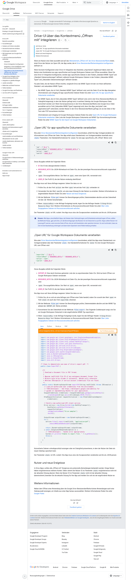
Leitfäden (16, 13)
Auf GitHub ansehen (107, 331)
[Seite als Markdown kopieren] (65, 40)
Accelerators (34, 546)
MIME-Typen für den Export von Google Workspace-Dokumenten (73, 120)
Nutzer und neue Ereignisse (76, 194)
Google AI (103, 567)
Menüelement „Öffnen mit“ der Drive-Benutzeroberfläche (89, 61)
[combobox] (93, 2)
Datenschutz (51, 576)
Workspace (20, 2)
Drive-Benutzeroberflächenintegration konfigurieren (95, 63)
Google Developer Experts (38, 542)
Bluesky (64, 539)
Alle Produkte (61, 2)
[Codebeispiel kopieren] (115, 142)
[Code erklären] (109, 142)
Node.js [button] (58, 326)
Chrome (96, 539)
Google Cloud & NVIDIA (37, 549)
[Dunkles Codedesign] (112, 142)
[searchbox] (13, 19)
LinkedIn (64, 546)
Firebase (96, 542)
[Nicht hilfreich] (115, 30)
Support (60, 13)
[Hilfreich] (112, 30)
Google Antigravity (100, 549)
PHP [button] (66, 326)
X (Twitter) (65, 549)
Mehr (74, 2)
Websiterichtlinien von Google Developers (76, 518)
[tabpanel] (77, 387)
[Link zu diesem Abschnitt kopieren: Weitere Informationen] (61, 483)
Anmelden (125, 2)
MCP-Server (39, 13)
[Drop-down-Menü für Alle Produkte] (68, 2)
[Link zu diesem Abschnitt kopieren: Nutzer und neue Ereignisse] (67, 463)
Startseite (37, 31)
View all (96, 559)
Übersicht (36, 2)
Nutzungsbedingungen (37, 576)
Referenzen (27, 13)
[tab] (41, 326)
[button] (13, 43)
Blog (63, 536)
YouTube (65, 552)
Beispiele (51, 13)
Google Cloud (98, 552)
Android (96, 536)
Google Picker (39, 494)
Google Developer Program (38, 536)
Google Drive (48, 2)
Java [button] (41, 326)
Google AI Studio (99, 546)
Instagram (65, 542)
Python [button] (49, 326)
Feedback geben (109, 36)
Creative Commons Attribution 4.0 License (83, 515)
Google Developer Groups (38, 539)
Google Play (97, 556)
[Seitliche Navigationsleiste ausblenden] (25, 576)
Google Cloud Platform (88, 567)
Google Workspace (48, 31)
